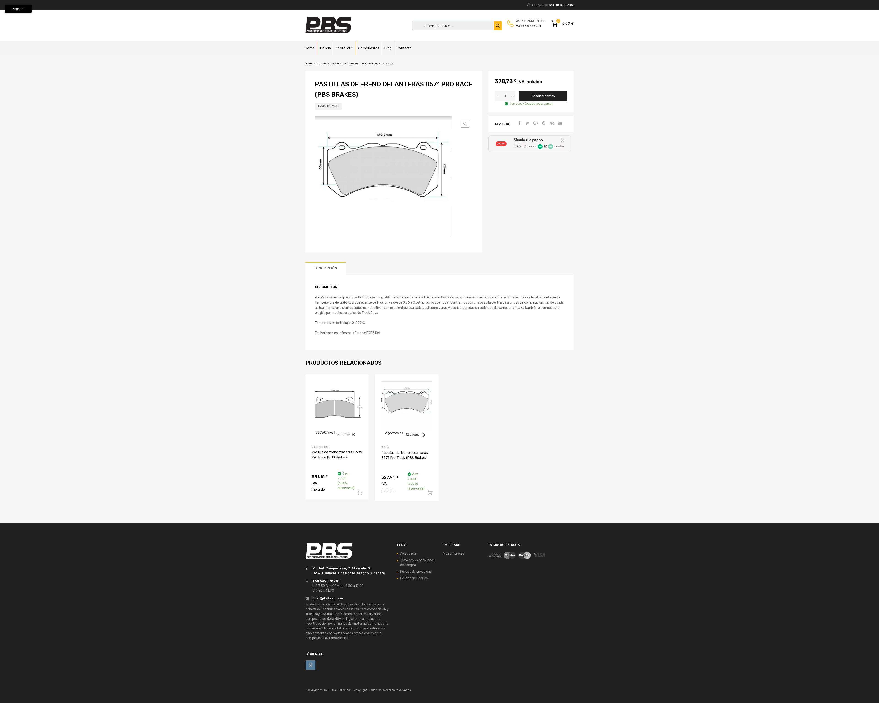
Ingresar (547, 5)
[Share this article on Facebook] (518, 123)
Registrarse (565, 5)
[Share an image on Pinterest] (543, 123)
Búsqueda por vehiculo (331, 63)
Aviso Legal (408, 553)
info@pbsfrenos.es (328, 598)
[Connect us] (310, 665)
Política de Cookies (414, 578)
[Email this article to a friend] (560, 123)
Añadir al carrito (543, 96)
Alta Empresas (453, 553)
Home (309, 48)
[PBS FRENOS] (328, 32)
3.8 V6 (385, 447)
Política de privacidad (416, 572)
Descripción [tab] (326, 268)
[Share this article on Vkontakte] (551, 123)
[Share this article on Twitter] (527, 123)
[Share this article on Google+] (535, 123)
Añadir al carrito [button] (360, 492)
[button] (465, 124)
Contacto (404, 48)
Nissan (353, 63)
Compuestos (368, 48)
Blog (388, 48)
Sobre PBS (344, 48)
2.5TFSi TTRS (320, 447)
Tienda (325, 48)
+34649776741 (527, 25)
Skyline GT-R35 (371, 63)
